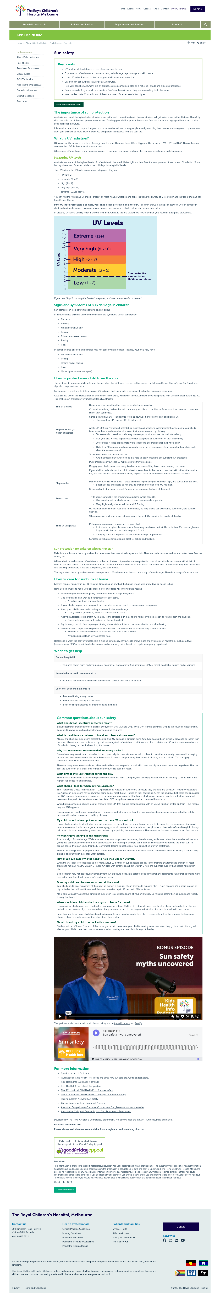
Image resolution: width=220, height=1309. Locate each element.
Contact (165, 8)
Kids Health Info (121, 1233)
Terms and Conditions (35, 1288)
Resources (22, 101)
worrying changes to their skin (131, 914)
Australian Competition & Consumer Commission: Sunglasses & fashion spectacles (102, 1107)
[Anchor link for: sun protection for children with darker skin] (53, 548)
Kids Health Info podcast (29, 85)
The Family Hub (120, 1241)
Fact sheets (55, 43)
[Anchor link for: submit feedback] (53, 1188)
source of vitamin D (97, 151)
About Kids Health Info (36, 43)
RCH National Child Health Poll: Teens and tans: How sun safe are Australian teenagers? (105, 1077)
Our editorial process (27, 90)
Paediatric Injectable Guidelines (78, 1241)
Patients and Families (82, 24)
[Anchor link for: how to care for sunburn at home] (53, 579)
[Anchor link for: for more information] (53, 1068)
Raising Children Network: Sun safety (79, 1099)
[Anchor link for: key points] (56, 64)
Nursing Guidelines (71, 1233)
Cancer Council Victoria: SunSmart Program (83, 1103)
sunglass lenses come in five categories (129, 527)
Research (177, 24)
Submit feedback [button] (65, 1189)
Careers (147, 8)
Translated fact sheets (28, 68)
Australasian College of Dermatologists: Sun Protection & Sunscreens (96, 1111)
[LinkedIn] (178, 1240)
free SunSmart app (192, 197)
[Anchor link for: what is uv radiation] (53, 138)
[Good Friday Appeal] (128, 1148)
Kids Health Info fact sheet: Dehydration (81, 1086)
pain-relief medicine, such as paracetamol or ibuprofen (130, 605)
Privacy (16, 1288)
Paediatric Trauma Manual (75, 1246)
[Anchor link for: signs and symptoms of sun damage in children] (53, 305)
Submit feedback (25, 96)
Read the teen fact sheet (68, 104)
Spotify (138, 1023)
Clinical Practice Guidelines (76, 1229)
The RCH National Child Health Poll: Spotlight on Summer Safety (93, 1094)
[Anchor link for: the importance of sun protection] (53, 112)
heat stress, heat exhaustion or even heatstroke (145, 846)
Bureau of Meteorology (162, 197)
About (130, 8)
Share (202, 42)
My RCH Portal (178, 8)
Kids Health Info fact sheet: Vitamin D (80, 1082)
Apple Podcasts (122, 1023)
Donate (197, 8)
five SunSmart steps (189, 383)
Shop (156, 8)
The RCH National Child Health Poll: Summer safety (87, 1090)
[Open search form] (206, 24)
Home (122, 8)
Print (193, 42)
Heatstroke (59, 641)
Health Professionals (34, 24)
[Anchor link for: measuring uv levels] (53, 157)
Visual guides (23, 74)
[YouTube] (184, 1240)
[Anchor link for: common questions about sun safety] (55, 718)
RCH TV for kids (25, 79)
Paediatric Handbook (72, 1237)
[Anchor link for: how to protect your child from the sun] (53, 378)
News (138, 8)
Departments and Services (129, 24)
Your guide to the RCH (124, 1237)
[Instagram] (172, 1240)
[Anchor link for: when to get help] (53, 651)
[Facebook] (166, 1240)
